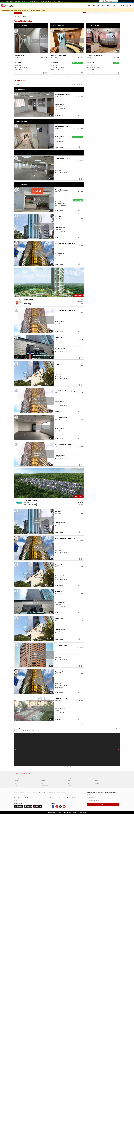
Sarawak (96, 780)
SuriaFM (55, 1)
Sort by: (73, 84)
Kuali (46, 1)
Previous (15, 749)
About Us (16, 792)
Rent (98, 5)
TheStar (7, 1)
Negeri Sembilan (44, 785)
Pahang (69, 778)
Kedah (42, 778)
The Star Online (17, 797)
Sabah (96, 778)
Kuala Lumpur (17, 778)
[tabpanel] (31, 49)
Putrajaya (70, 785)
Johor (15, 785)
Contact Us (22, 792)
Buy (94, 5)
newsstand (66, 797)
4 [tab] (69, 766)
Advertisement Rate (61, 792)
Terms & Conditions (50, 792)
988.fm (15, 800)
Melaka (42, 783)
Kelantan (43, 780)
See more (118, 728)
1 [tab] (67, 76)
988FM (59, 1)
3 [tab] (67, 766)
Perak (69, 780)
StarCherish (24, 1)
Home (89, 5)
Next (118, 749)
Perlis (69, 783)
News (103, 5)
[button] (80, 84)
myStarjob (42, 1)
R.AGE (15, 1)
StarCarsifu (30, 1)
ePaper (2, 1)
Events (11, 1)
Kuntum (50, 1)
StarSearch (36, 1)
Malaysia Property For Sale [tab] (23, 773)
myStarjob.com (36, 797)
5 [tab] (70, 766)
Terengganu (97, 783)
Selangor (16, 780)
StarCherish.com (76, 797)
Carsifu (44, 797)
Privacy (43, 792)
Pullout (113, 5)
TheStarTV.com (27, 797)
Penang (15, 783)
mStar (19, 1)
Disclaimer (34, 792)
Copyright (28, 792)
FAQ (39, 792)
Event (108, 5)
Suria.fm (21, 800)
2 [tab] (66, 766)
